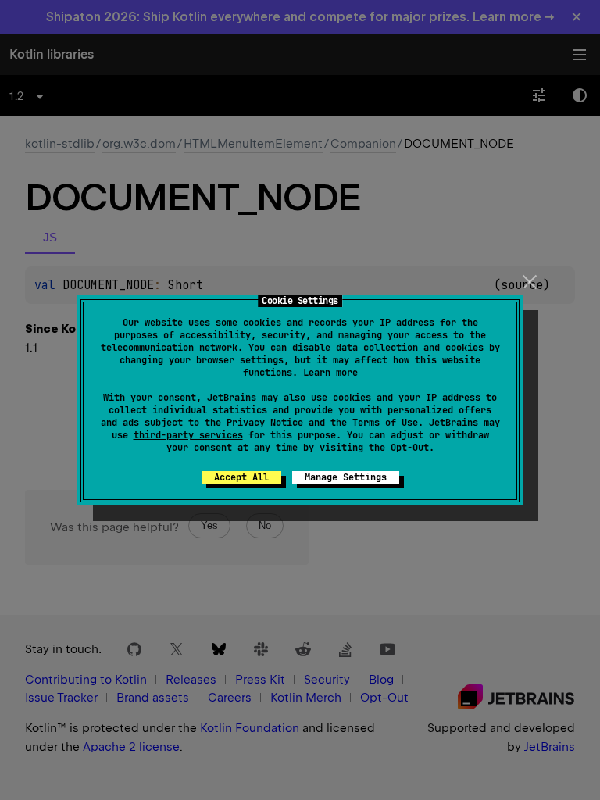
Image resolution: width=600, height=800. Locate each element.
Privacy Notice (265, 422)
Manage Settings (346, 477)
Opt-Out (410, 447)
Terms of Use (385, 422)
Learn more (330, 372)
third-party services (188, 435)
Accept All (241, 477)
